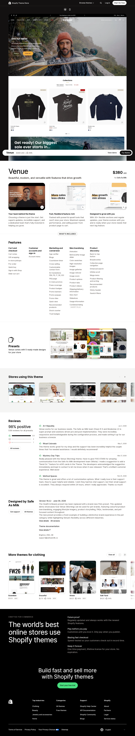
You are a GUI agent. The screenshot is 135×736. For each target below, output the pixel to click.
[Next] (125, 377)
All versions (55, 521)
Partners (107, 710)
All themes (28, 512)
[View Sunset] (62, 343)
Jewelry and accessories (42, 714)
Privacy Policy (30, 730)
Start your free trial (67, 685)
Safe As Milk (122, 178)
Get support (15, 512)
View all (111, 555)
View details (44, 521)
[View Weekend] (75, 343)
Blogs (82, 719)
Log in (107, 3)
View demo (112, 153)
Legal (106, 714)
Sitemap (64, 730)
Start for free (119, 3)
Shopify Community (88, 714)
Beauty (35, 710)
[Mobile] (70, 9)
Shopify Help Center (88, 706)
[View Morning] (88, 343)
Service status (109, 719)
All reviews (14, 448)
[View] (21, 393)
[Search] (101, 3)
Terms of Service (15, 730)
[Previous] (120, 377)
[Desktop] (65, 9)
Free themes (61, 710)
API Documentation (87, 710)
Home (34, 719)
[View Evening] (101, 343)
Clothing (35, 706)
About (106, 706)
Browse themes (85, 3)
